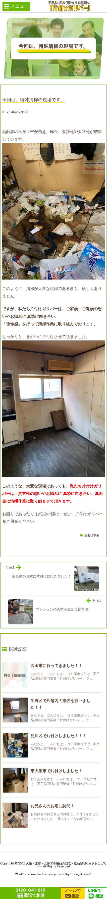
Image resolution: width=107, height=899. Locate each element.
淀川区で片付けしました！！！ (58, 735)
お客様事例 (91, 535)
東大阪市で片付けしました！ (56, 770)
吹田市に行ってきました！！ (56, 665)
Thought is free (80, 874)
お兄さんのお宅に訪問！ (52, 805)
